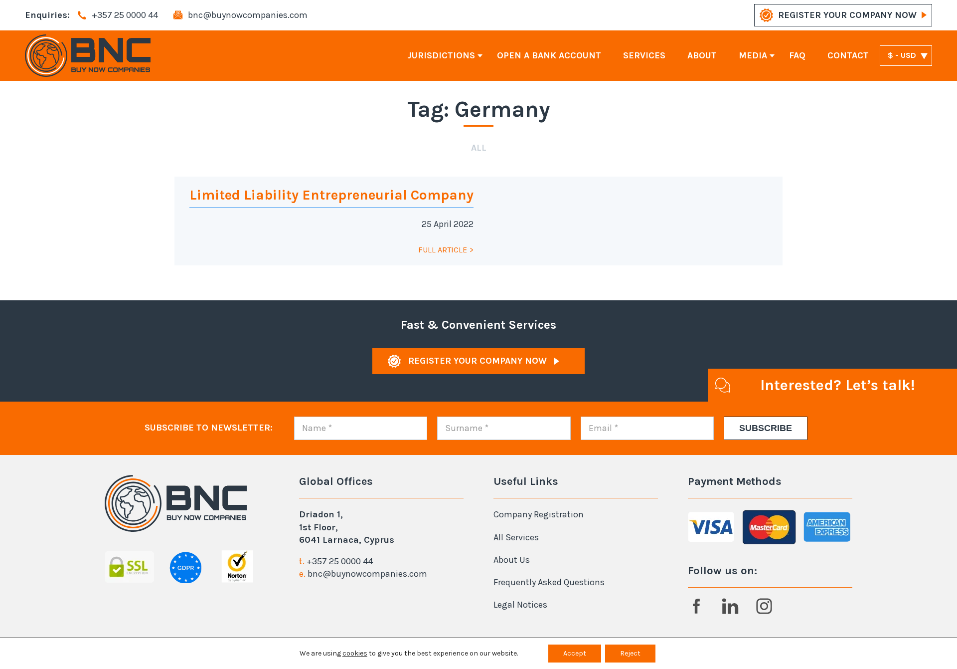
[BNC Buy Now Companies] (88, 55)
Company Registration (538, 514)
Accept (574, 653)
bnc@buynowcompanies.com (367, 573)
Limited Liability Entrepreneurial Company (331, 195)
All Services (516, 537)
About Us (511, 559)
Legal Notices (520, 604)
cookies (354, 653)
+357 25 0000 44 (340, 561)
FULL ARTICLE (442, 249)
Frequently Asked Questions (549, 582)
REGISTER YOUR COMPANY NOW (847, 14)
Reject (630, 653)
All (478, 147)
